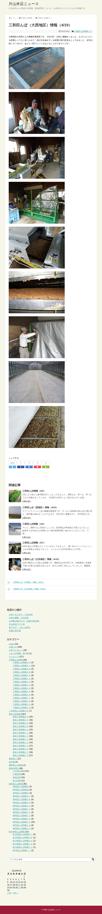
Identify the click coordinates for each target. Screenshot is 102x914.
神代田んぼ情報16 (21, 790)
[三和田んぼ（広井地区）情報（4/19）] (15, 564)
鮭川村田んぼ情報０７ (23, 834)
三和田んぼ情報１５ (22, 691)
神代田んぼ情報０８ (22, 799)
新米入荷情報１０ (21, 730)
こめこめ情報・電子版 (19, 653)
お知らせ (13, 647)
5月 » (15, 893)
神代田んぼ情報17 (21, 793)
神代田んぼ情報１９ (22, 825)
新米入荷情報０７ (21, 720)
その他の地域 (19, 771)
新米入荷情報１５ (21, 746)
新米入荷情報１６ (21, 749)
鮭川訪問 (17, 781)
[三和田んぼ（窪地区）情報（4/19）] (15, 512)
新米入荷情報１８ (21, 755)
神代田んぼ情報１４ (22, 816)
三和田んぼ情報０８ (22, 669)
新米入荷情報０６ (21, 717)
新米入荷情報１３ (21, 739)
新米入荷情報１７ (21, 752)
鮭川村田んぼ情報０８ (23, 838)
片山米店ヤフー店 (17, 624)
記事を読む (26, 501)
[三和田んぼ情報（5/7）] (15, 548)
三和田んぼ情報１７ (22, 698)
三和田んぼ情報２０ (22, 708)
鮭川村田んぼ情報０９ (23, 841)
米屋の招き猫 (15, 631)
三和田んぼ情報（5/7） (34, 542)
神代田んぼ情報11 (21, 786)
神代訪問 (17, 777)
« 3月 (9, 893)
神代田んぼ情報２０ (22, 828)
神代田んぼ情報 (16, 784)
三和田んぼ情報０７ (22, 666)
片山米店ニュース (24, 4)
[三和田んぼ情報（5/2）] (15, 496)
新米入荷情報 (15, 714)
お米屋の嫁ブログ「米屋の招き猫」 (25, 621)
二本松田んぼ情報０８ (19, 711)
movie (11, 644)
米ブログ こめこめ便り (20, 627)
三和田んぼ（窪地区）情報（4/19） (40, 507)
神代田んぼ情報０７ (22, 796)
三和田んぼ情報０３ (22, 662)
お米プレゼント (16, 650)
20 (19, 885)
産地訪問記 (14, 768)
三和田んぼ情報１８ (22, 701)
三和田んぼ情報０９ (22, 672)
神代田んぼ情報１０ (22, 806)
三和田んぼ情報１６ (22, 695)
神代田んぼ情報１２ (22, 809)
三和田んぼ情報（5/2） (34, 491)
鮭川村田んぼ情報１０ (23, 844)
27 (19, 888)
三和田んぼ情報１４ (22, 688)
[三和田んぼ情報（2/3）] (15, 529)
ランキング (14, 657)
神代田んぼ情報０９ (22, 803)
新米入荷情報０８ (21, 723)
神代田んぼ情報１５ (22, 819)
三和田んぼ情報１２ (83, 31)
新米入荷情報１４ (21, 743)
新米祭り (13, 759)
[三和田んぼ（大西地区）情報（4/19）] (29, 467)
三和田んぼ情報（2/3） (34, 524)
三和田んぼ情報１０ (22, 675)
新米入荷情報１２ (21, 736)
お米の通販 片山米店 (19, 618)
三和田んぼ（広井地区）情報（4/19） (41, 559)
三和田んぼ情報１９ (22, 704)
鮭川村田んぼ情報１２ (23, 847)
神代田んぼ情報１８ (22, 822)
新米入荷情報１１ (21, 733)
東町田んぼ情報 (16, 765)
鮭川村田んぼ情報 (17, 832)
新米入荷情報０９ (21, 726)
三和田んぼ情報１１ (22, 679)
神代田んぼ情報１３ (22, 812)
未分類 (12, 762)
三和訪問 (17, 774)
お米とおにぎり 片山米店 (21, 614)
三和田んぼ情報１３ (22, 685)
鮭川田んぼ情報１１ (22, 850)
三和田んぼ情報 (16, 660)
